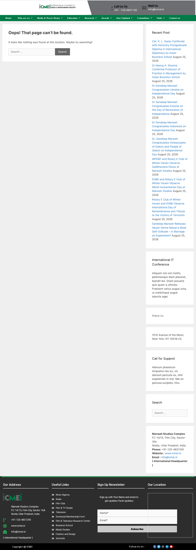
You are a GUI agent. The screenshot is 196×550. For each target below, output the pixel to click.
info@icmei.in (169, 457)
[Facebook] (154, 546)
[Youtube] (171, 546)
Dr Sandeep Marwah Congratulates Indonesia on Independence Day (169, 126)
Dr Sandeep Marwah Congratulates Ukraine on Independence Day (167, 89)
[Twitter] (158, 546)
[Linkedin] (167, 546)
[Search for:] (31, 51)
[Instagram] (163, 546)
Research (89, 18)
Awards (105, 18)
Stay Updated (123, 18)
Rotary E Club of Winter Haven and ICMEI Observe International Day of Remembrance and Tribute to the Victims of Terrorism (168, 207)
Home (8, 18)
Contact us (174, 18)
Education (72, 18)
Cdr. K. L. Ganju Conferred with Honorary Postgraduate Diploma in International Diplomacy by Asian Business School (169, 49)
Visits (159, 18)
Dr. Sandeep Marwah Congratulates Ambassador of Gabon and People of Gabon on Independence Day (169, 146)
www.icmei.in (173, 453)
